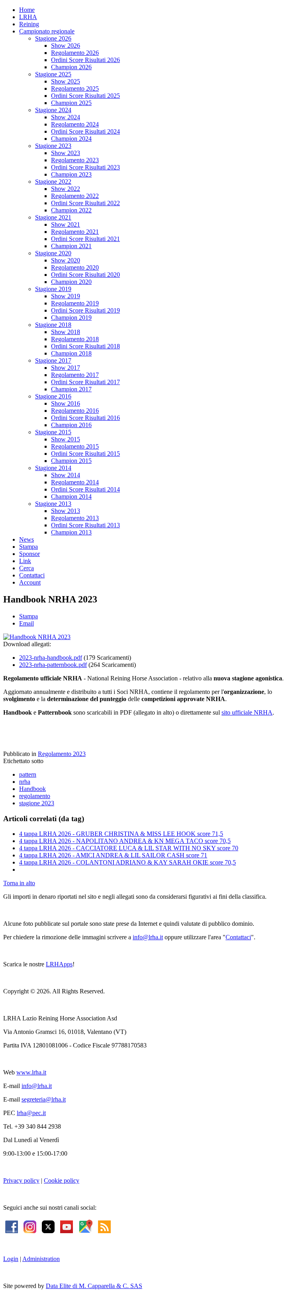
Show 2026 (65, 45)
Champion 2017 (71, 389)
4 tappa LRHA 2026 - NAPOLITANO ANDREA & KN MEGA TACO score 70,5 (125, 840)
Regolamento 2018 (75, 339)
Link (25, 561)
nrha (24, 781)
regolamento (34, 796)
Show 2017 (65, 367)
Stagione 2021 (53, 217)
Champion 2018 (71, 353)
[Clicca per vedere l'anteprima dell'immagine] (37, 636)
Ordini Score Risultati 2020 (85, 274)
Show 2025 (65, 81)
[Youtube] (66, 1225)
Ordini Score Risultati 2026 (85, 59)
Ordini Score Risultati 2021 (85, 238)
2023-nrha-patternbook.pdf (53, 664)
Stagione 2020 (53, 253)
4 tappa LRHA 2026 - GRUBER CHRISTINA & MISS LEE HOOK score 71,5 (121, 833)
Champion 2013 (71, 532)
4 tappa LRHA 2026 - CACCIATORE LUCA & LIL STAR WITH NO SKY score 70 (128, 848)
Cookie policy (61, 1180)
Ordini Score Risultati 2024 (85, 131)
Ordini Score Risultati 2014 (85, 489)
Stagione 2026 (53, 38)
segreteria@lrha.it (44, 1099)
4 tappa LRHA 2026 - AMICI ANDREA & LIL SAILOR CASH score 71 (113, 855)
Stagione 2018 (53, 324)
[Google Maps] (85, 1225)
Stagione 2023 (53, 145)
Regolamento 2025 (75, 88)
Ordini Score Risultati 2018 (85, 346)
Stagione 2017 (53, 360)
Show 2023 (65, 153)
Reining (29, 24)
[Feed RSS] (104, 1225)
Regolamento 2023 (75, 160)
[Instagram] (30, 1225)
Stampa (28, 546)
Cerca (26, 568)
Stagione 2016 (53, 396)
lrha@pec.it (31, 1112)
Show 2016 (65, 403)
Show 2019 (65, 296)
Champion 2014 (71, 496)
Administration (41, 1258)
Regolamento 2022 (75, 195)
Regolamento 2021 (75, 231)
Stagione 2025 (53, 74)
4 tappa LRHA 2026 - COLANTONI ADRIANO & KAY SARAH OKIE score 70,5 (127, 862)
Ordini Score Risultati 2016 (85, 417)
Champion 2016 (71, 425)
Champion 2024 (71, 138)
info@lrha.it (148, 937)
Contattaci (32, 575)
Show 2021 (65, 224)
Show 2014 (65, 475)
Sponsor (29, 553)
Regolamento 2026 (75, 52)
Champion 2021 (71, 246)
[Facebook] (11, 1225)
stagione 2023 (36, 803)
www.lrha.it (31, 1072)
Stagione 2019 (53, 289)
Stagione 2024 (53, 110)
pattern (27, 774)
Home (27, 9)
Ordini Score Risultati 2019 (85, 310)
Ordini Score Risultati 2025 (85, 95)
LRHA (28, 17)
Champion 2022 (71, 210)
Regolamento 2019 (75, 303)
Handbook (32, 788)
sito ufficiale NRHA (247, 712)
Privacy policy (21, 1180)
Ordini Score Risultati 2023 (85, 167)
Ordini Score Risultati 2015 (85, 453)
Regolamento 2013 (75, 518)
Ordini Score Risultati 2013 (85, 525)
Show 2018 (65, 331)
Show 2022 (65, 188)
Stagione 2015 (53, 432)
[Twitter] (48, 1225)
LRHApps (59, 964)
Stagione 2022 (53, 181)
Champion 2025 (71, 102)
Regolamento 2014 (75, 482)
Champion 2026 (71, 67)
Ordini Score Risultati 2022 (85, 203)
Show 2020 (65, 260)
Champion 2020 (71, 281)
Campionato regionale (47, 31)
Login (10, 1258)
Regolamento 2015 (75, 446)
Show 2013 (65, 510)
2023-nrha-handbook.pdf (50, 657)
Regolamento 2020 (75, 267)
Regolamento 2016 (75, 410)
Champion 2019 (71, 317)
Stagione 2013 (53, 503)
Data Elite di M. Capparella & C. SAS (94, 1285)
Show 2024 (65, 117)
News (26, 539)
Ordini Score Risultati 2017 (85, 382)
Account (30, 582)
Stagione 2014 (53, 467)
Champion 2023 (71, 174)
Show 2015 (65, 439)
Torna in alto (19, 883)
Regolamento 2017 (75, 374)
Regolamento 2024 (75, 124)
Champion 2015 (71, 460)
